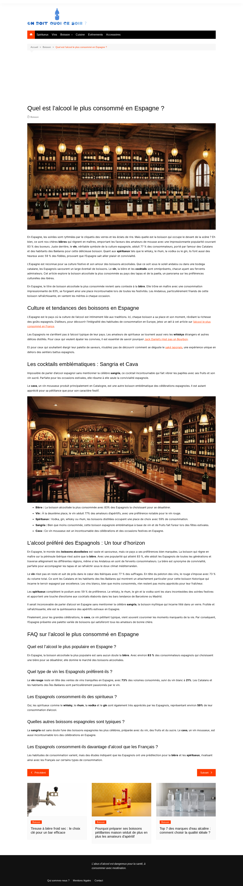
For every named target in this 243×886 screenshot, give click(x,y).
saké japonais (173, 347)
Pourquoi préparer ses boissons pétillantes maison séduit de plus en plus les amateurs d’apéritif (121, 832)
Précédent (40, 772)
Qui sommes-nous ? (58, 880)
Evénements (95, 34)
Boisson (65, 34)
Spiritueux (42, 34)
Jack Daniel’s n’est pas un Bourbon (166, 339)
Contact (99, 880)
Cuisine (80, 34)
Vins (54, 34)
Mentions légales (82, 880)
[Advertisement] (121, 80)
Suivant (204, 772)
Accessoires (113, 34)
